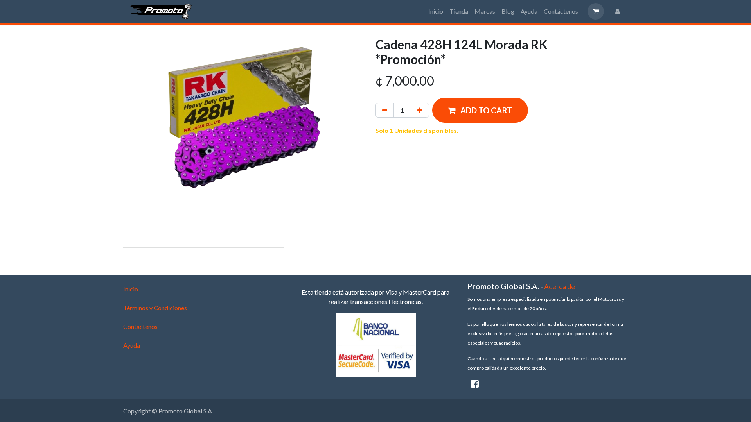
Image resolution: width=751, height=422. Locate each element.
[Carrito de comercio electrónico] (596, 11)
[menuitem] (435, 11)
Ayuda (131, 345)
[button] (480, 110)
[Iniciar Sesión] (617, 11)
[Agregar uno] (420, 110)
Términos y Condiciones (155, 307)
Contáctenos (140, 326)
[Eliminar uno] (385, 110)
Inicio (130, 289)
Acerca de (559, 287)
